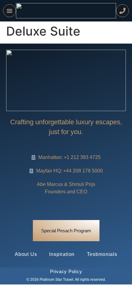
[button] (9, 10)
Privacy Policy (66, 271)
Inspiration (62, 254)
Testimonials (102, 254)
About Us (26, 254)
